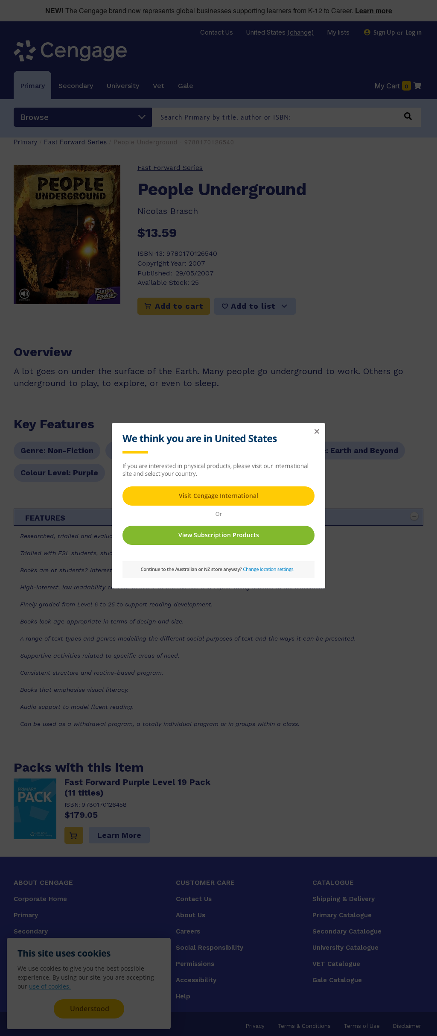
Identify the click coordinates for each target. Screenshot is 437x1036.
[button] (316, 431)
